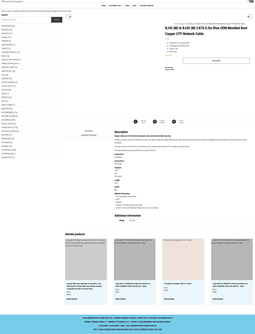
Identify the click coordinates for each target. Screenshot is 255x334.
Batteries (5, 30)
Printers (4, 135)
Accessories (6, 26)
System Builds (7, 150)
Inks (3, 75)
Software (5, 142)
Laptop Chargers (8, 82)
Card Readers (6, 45)
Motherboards (7, 112)
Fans (3, 56)
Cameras (5, 41)
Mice (3, 101)
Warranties (6, 157)
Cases (3, 48)
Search (4, 15)
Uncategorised (7, 154)
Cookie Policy (143, 318)
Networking (6, 120)
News (127, 6)
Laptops (4, 90)
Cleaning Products (9, 52)
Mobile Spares (7, 105)
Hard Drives (6, 71)
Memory (4, 97)
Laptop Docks (6, 86)
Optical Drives (7, 124)
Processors (6, 139)
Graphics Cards (7, 67)
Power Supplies (7, 127)
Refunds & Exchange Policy (161, 318)
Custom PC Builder (146, 6)
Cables (182, 24)
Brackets (5, 33)
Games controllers (9, 63)
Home (103, 6)
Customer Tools (115, 6)
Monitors (5, 109)
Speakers (5, 146)
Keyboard (5, 78)
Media (3, 94)
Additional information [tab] (89, 135)
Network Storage (8, 116)
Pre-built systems (8, 131)
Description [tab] (89, 131)
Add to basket (216, 60)
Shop (134, 6)
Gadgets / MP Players (10, 60)
